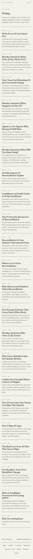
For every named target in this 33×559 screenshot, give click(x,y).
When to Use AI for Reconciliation (11, 264)
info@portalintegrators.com (23, 539)
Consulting (7, 549)
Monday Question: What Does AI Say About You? (14, 58)
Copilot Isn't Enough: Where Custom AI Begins (16, 380)
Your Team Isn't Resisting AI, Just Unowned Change (16, 81)
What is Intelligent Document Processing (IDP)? (13, 495)
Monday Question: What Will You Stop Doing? (16, 151)
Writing (29, 2)
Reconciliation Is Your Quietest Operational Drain (15, 241)
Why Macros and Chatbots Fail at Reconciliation (15, 287)
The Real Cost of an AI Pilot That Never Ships (15, 447)
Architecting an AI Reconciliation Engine (13, 174)
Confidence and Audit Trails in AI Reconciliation (16, 194)
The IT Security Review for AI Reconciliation (15, 218)
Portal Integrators (7, 2)
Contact (17, 553)
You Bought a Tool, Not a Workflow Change (14, 471)
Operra (4, 545)
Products (11, 545)
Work (14, 549)
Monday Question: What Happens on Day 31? (14, 104)
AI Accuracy (18, 545)
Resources (25, 549)
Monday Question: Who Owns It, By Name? (13, 334)
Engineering (27, 545)
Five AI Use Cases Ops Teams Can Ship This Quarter (16, 403)
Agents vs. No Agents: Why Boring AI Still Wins (15, 127)
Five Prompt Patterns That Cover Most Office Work (15, 311)
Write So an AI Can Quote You (14, 34)
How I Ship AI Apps (12, 425)
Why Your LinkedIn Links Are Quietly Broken (15, 357)
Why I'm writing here (12, 518)
